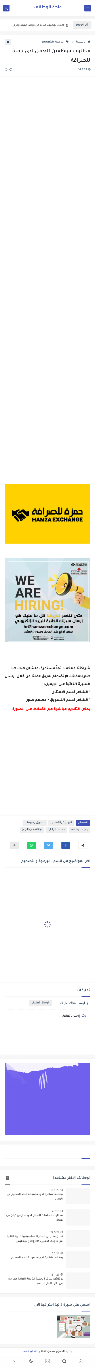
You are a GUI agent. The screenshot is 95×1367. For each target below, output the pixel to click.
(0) (7, 70)
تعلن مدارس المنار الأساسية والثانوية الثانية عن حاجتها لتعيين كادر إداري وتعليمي (35, 1239)
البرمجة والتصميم (53, 42)
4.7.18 (55, 1211)
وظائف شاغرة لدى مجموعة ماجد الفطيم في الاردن (35, 1197)
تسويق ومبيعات (35, 822)
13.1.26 (54, 1274)
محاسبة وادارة (56, 829)
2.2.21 (55, 1253)
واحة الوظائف (48, 7)
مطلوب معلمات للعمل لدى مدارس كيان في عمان (34, 1218)
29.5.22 (54, 1232)
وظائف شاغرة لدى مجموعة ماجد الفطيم (37, 1257)
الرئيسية (81, 42)
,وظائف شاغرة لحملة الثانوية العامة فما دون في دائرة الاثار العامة (35, 1281)
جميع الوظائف (79, 829)
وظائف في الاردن (32, 829)
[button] (65, 845)
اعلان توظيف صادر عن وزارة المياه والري (38, 25)
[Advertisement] (47, 275)
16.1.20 (54, 1190)
